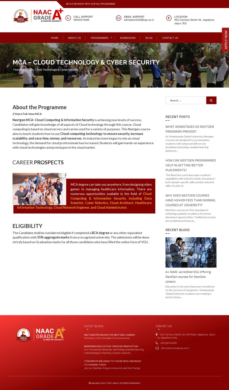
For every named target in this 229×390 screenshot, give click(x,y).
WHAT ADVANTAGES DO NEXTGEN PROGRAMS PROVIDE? (189, 129)
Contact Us (170, 37)
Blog (148, 37)
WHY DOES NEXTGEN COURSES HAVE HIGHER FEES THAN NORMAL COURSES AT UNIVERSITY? (190, 200)
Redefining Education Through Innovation (111, 346)
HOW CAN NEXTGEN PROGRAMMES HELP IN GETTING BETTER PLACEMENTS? (190, 165)
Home (54, 37)
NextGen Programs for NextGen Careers (109, 335)
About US (74, 37)
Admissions (128, 37)
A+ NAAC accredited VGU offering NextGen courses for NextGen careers (188, 276)
